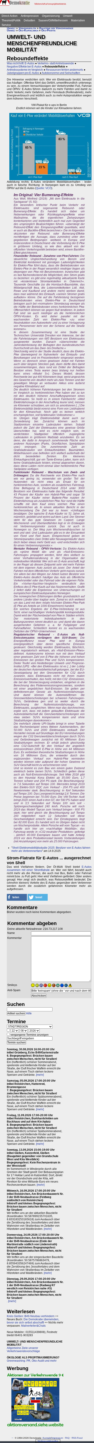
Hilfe (29, 1013)
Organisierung (51, 16)
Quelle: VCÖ (43, 188)
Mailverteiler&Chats (33, 1325)
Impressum (57, 1438)
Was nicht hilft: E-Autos (20, 63)
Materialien (78, 20)
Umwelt (67, 16)
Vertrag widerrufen (48, 1441)
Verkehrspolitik (27, 28)
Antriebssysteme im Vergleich (25, 69)
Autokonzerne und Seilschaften (61, 73)
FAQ (67, 1438)
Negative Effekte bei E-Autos (24, 66)
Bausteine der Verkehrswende (56, 28)
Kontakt (47, 1438)
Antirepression (30, 16)
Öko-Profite (48, 30)
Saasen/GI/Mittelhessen (53, 20)
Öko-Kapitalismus (28, 30)
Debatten (29, 20)
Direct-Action (10, 16)
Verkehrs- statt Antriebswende (55, 63)
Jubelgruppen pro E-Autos (23, 73)
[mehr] (40, 1074)
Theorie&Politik (11, 20)
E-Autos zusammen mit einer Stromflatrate (49, 868)
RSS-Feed (77, 1438)
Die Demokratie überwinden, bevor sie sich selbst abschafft (33, 1321)
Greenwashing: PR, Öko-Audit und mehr (32, 1360)
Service (6, 25)
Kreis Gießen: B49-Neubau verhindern (31, 1316)
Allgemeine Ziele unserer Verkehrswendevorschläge (23, 1349)
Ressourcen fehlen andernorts (64, 69)
